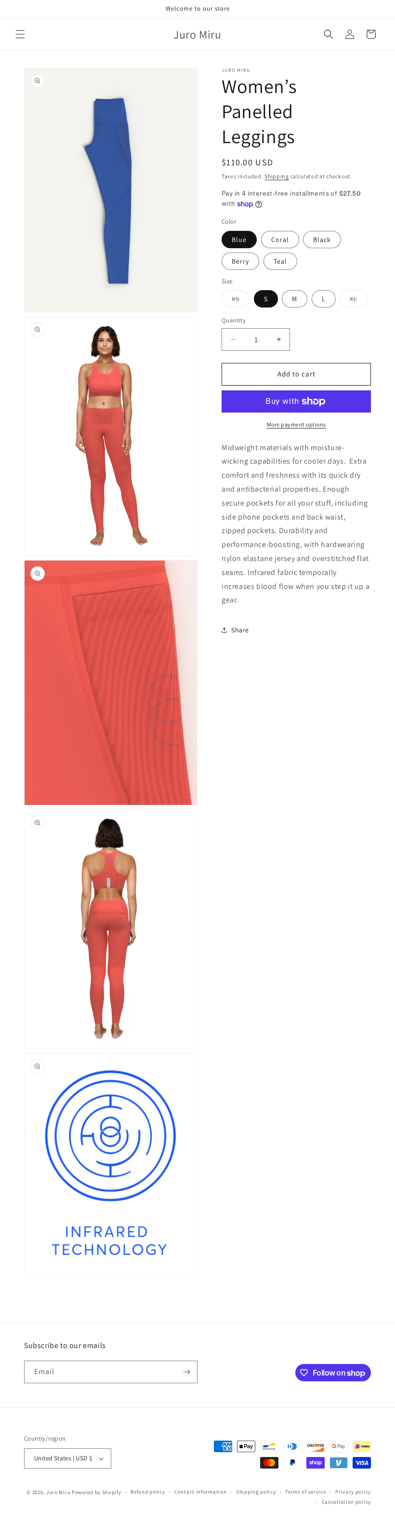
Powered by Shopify (96, 1492)
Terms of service (305, 1491)
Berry (240, 261)
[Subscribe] (186, 1372)
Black (322, 239)
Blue (239, 239)
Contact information (200, 1491)
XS (241, 300)
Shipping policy (256, 1491)
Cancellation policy (346, 1501)
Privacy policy (353, 1491)
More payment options (296, 424)
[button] (20, 34)
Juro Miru (58, 1492)
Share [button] (240, 630)
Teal (280, 261)
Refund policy (148, 1491)
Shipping (276, 176)
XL (359, 300)
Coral (280, 239)
